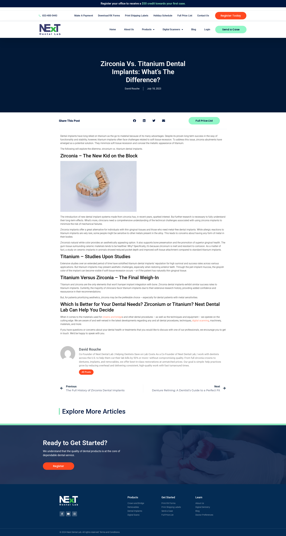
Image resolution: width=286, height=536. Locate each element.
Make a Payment (83, 15)
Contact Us (203, 15)
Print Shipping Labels (136, 15)
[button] (134, 120)
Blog (193, 29)
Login (207, 29)
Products (146, 29)
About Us (129, 29)
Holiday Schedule (162, 15)
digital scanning (200, 320)
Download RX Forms (109, 15)
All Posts (86, 372)
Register (106, 3)
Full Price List (184, 15)
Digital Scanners (171, 29)
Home (112, 29)
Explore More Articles (94, 411)
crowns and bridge (112, 317)
